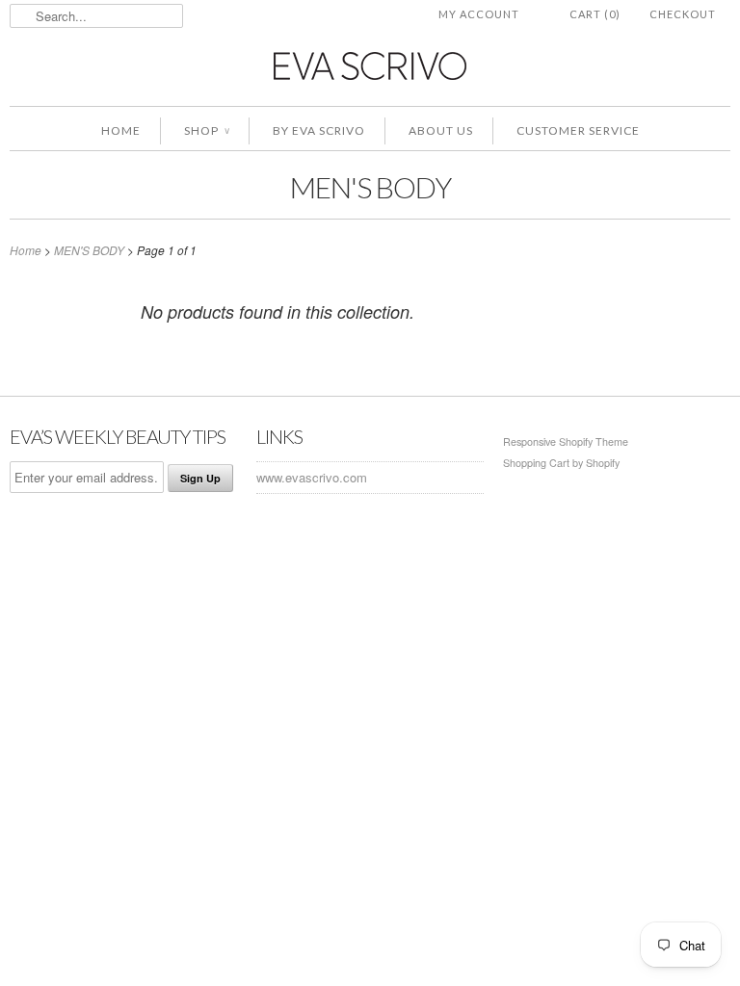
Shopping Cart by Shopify (561, 462)
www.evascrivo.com (311, 477)
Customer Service (578, 130)
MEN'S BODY (370, 186)
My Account (478, 14)
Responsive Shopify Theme (565, 441)
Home (121, 130)
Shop (206, 130)
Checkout (682, 14)
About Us (441, 130)
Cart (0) (595, 14)
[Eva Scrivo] (370, 65)
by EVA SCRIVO (319, 130)
